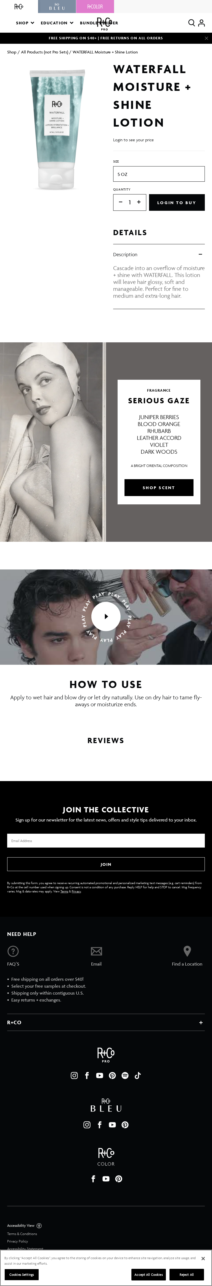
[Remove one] (117, 202)
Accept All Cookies (148, 1274)
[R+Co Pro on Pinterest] (112, 1075)
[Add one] (141, 202)
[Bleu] (57, 6)
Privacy (76, 891)
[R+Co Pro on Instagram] (74, 1075)
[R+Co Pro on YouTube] (99, 1075)
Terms (64, 891)
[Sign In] (201, 23)
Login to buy (176, 202)
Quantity (122, 189)
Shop (12, 52)
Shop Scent (159, 487)
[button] (25, 23)
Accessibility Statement (25, 1248)
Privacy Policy (17, 1241)
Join (106, 864)
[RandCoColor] (95, 6)
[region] (106, 1268)
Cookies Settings (21, 1274)
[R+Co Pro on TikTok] (137, 1075)
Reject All (187, 1274)
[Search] (191, 23)
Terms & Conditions (22, 1233)
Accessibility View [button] (21, 1225)
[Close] (206, 38)
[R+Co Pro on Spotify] (125, 1075)
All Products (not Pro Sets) (44, 52)
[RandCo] (19, 6)
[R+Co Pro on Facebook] (87, 1075)
